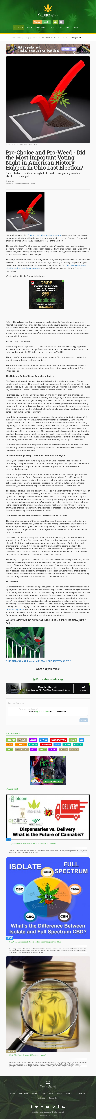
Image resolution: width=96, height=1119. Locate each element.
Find (29, 27)
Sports (67, 744)
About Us (69, 1093)
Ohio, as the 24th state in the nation (44, 235)
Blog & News (40, 27)
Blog (27, 38)
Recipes (11, 740)
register (46, 711)
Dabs (9, 749)
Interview (46, 744)
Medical (78, 744)
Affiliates (41, 1098)
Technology (22, 749)
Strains (51, 27)
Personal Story (58, 740)
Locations (21, 744)
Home (12, 1093)
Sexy (33, 749)
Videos (33, 740)
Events (75, 27)
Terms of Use (43, 1115)
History (74, 749)
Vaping (73, 740)
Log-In (46, 22)
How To (43, 740)
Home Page (16, 38)
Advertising (81, 1093)
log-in (37, 711)
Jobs (60, 27)
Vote (9, 744)
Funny (53, 749)
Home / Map (18, 27)
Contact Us (53, 1098)
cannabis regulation (15, 609)
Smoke (43, 749)
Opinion (22, 740)
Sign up (37, 22)
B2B (81, 740)
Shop (67, 27)
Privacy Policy (53, 1115)
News (35, 38)
